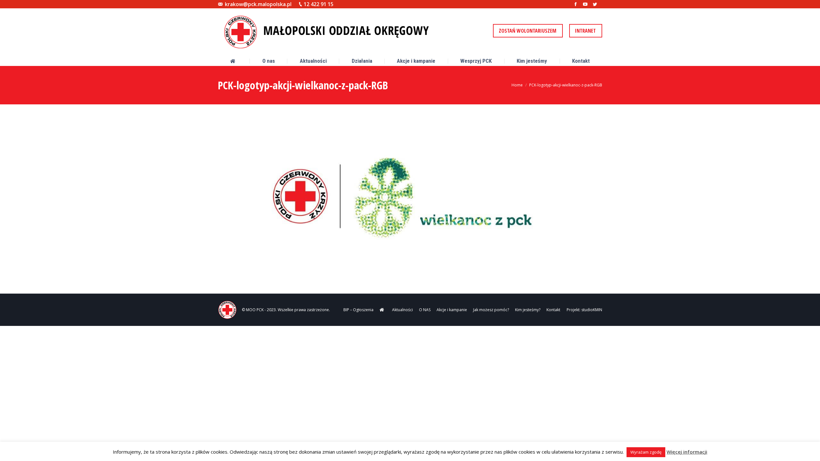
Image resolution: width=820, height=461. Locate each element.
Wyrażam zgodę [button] (645, 452)
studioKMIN (591, 309)
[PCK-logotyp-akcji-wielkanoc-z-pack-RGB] (410, 196)
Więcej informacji (687, 452)
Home (517, 85)
